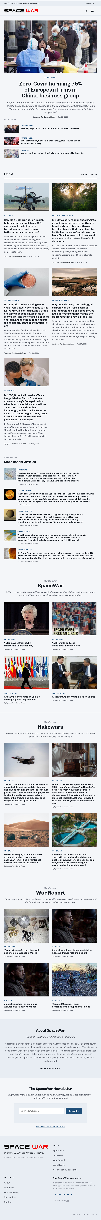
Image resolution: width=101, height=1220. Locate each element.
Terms (86, 1215)
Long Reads (59, 1165)
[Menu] (92, 10)
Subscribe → (64, 1194)
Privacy (76, 1215)
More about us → (50, 1068)
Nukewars (58, 1155)
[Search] (86, 10)
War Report (59, 1160)
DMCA (94, 1215)
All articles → (89, 174)
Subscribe (91, 3)
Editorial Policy (11, 1192)
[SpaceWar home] (21, 10)
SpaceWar (58, 1150)
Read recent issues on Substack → (50, 1126)
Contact (8, 1202)
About (7, 1183)
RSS (67, 1200)
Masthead (9, 1187)
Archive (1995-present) (65, 1170)
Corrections (10, 1197)
